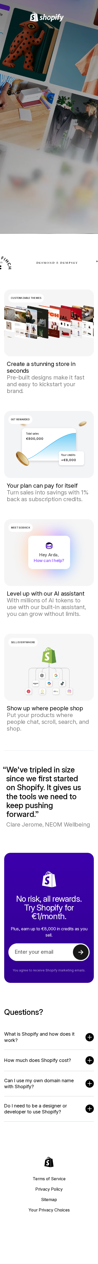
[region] (49, 444)
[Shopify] (49, 17)
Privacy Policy (49, 1189)
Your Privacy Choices (49, 1210)
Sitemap (49, 1199)
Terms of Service (49, 1178)
